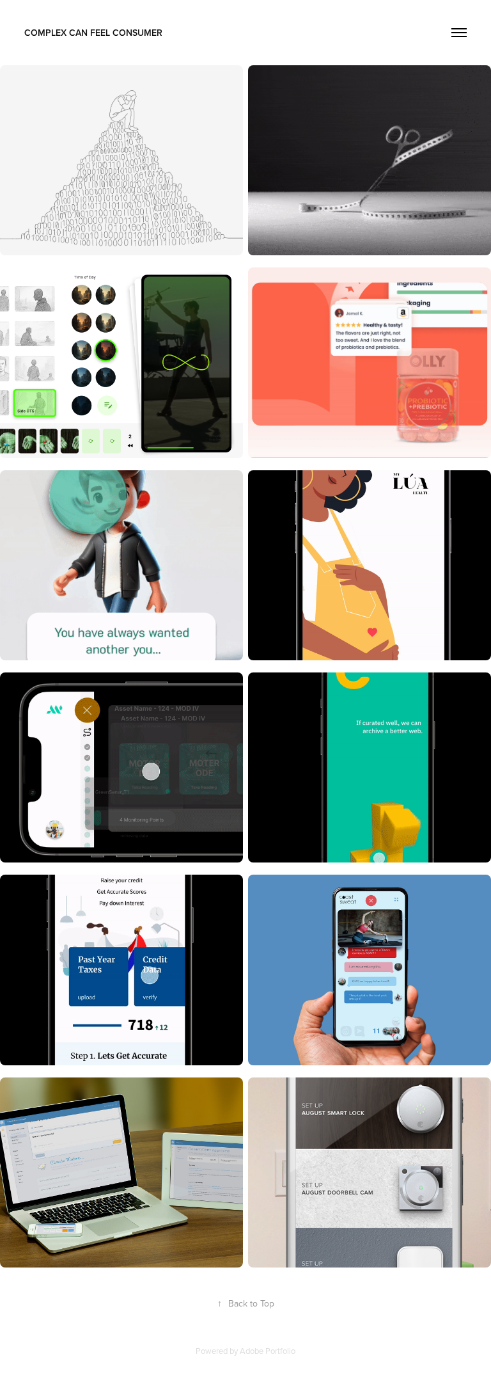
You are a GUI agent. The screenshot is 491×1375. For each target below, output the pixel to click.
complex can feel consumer (93, 32)
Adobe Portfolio (267, 1350)
